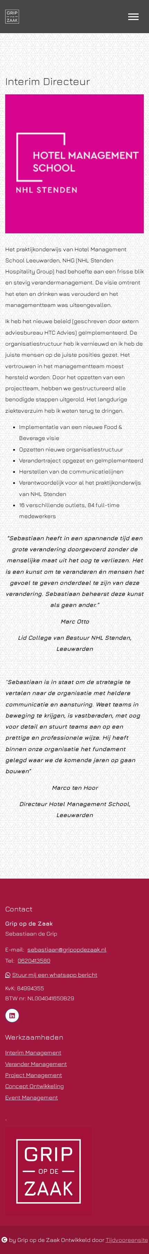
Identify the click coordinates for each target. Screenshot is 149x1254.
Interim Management (33, 1052)
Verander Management (36, 1063)
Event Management (31, 1097)
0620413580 (34, 960)
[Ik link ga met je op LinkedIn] (12, 1015)
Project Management (33, 1074)
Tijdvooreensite (127, 1239)
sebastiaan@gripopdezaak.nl (66, 949)
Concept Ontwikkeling (34, 1086)
